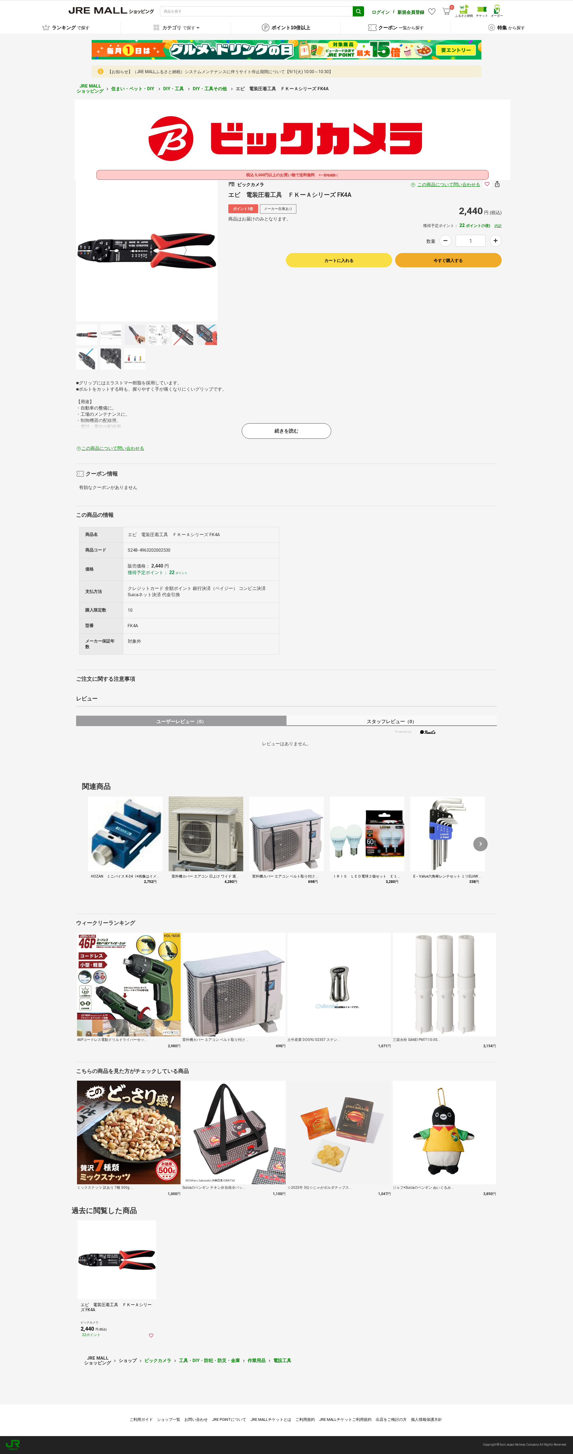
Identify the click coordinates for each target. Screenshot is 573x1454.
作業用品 (257, 1360)
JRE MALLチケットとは (270, 1419)
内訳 (498, 226)
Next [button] (181, 250)
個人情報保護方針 (426, 1419)
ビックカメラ (157, 1360)
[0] (446, 11)
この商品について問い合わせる (449, 184)
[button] (480, 844)
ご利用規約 (305, 1419)
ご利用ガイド (141, 1419)
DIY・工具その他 (210, 88)
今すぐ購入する (448, 260)
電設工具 (282, 1360)
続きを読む (286, 431)
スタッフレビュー (392, 721)
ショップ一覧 (168, 1419)
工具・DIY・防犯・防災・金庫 (209, 1360)
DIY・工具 (174, 88)
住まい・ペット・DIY (133, 88)
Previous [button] (112, 250)
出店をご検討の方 (391, 1419)
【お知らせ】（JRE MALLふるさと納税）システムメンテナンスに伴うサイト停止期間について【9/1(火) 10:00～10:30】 (220, 71)
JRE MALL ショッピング (90, 88)
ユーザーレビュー (181, 721)
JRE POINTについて (229, 1419)
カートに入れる (339, 260)
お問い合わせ (196, 1419)
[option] (147, 250)
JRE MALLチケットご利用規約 (345, 1419)
